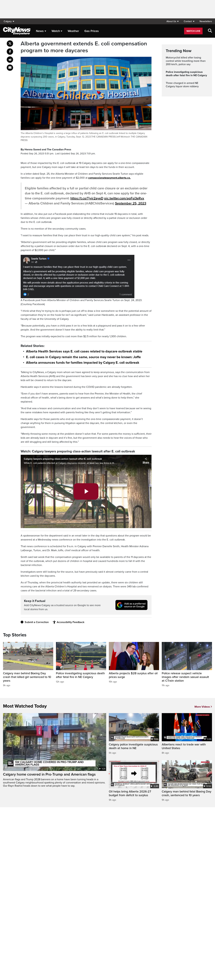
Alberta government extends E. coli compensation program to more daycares (84, 47)
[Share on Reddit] (10, 59)
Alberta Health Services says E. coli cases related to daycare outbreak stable (84, 351)
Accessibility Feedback (70, 622)
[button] (172, 21)
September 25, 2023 (130, 203)
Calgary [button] (8, 21)
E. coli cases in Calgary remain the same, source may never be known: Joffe (83, 357)
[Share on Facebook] (10, 51)
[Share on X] (10, 43)
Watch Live (193, 31)
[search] (210, 31)
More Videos (202, 706)
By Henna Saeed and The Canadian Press (46, 149)
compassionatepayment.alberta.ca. (109, 177)
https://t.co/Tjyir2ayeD (86, 198)
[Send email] (10, 67)
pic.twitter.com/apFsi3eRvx (124, 198)
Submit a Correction (37, 622)
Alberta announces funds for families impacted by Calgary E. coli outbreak (82, 363)
